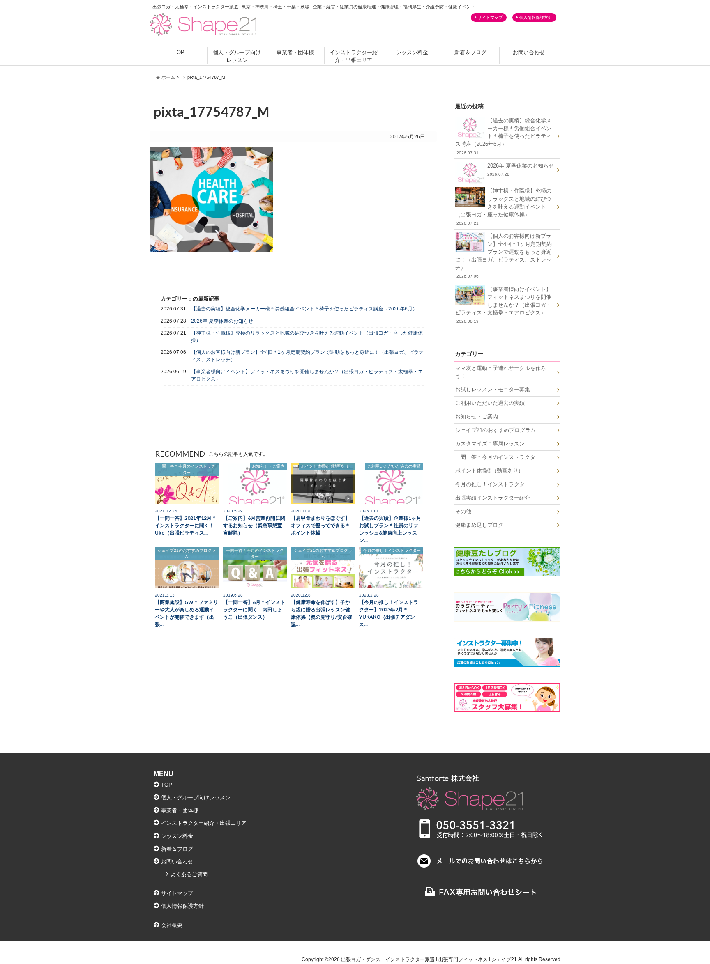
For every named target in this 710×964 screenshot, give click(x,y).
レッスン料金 (412, 52)
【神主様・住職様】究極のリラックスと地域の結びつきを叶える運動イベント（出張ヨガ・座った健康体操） (307, 336)
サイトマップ (490, 17)
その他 (463, 511)
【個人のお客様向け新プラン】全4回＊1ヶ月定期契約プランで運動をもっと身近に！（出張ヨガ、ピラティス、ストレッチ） (307, 356)
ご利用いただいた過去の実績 (490, 403)
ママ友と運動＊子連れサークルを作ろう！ (500, 372)
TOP (178, 52)
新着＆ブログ (470, 52)
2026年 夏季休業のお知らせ (222, 321)
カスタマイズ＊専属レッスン (490, 444)
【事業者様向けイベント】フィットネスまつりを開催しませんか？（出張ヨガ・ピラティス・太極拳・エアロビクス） (307, 375)
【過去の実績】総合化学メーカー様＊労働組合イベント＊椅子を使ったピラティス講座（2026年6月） (304, 308)
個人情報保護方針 (535, 17)
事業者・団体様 (295, 52)
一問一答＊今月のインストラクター (498, 457)
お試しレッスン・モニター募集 (492, 389)
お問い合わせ (529, 52)
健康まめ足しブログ (479, 525)
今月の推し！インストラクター (492, 484)
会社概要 (171, 925)
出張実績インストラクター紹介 (492, 498)
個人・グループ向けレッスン (237, 56)
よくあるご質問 (189, 874)
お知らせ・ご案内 (476, 416)
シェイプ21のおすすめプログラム (495, 430)
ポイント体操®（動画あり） (489, 471)
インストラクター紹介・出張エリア (354, 56)
